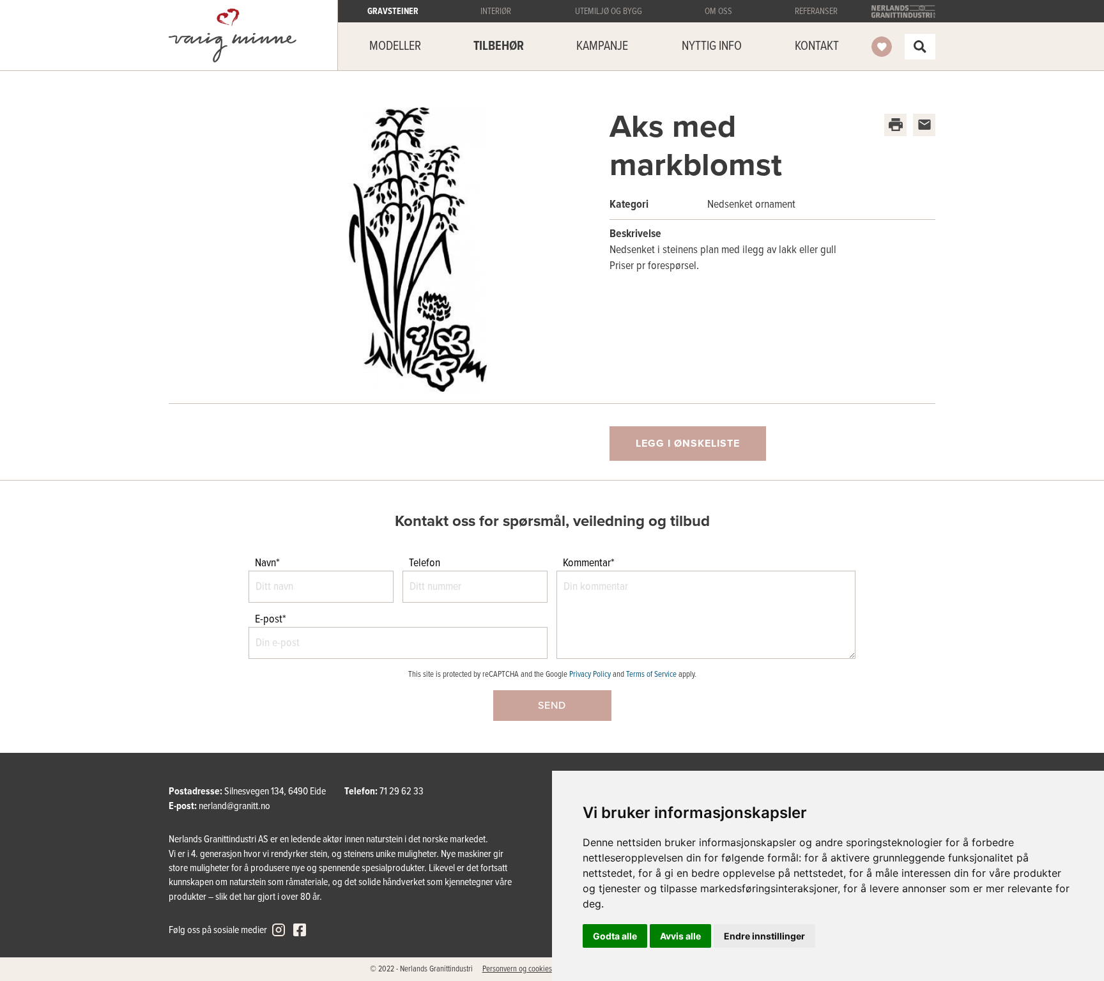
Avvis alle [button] (680, 936)
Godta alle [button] (615, 936)
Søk (920, 46)
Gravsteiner (232, 35)
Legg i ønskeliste (688, 443)
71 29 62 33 (401, 791)
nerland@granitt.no (234, 806)
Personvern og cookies (517, 969)
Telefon (424, 563)
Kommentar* (589, 563)
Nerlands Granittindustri (903, 11)
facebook (299, 929)
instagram (278, 929)
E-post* (270, 619)
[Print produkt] (895, 125)
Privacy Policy (590, 674)
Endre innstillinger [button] (764, 936)
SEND (552, 705)
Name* (20, 488)
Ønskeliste (881, 46)
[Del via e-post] (924, 125)
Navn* (267, 563)
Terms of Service (651, 674)
